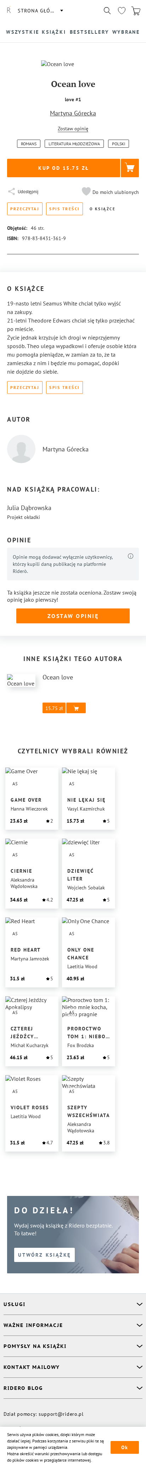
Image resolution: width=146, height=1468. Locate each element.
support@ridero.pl (61, 1414)
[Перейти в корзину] (135, 10)
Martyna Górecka (73, 113)
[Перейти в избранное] (121, 10)
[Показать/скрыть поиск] (107, 10)
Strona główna (40, 10)
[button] (109, 192)
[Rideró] (9, 10)
